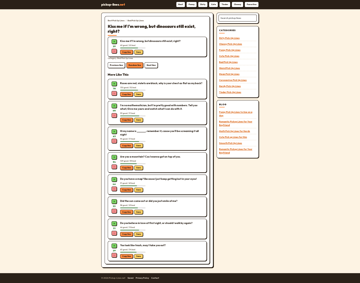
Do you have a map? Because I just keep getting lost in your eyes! (158, 178)
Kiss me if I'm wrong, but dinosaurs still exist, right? (150, 41)
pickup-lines (113, 4)
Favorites (251, 4)
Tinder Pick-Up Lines (230, 92)
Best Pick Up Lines (116, 20)
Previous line (116, 65)
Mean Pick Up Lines (229, 74)
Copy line (126, 52)
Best (180, 4)
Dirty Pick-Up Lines (229, 38)
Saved (130, 278)
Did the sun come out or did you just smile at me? (148, 201)
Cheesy (237, 4)
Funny (192, 4)
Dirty (202, 4)
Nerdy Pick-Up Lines (230, 86)
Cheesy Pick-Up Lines (230, 43)
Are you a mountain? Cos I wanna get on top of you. (150, 156)
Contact (155, 278)
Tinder (224, 4)
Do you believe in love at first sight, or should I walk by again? (156, 223)
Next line (151, 65)
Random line (135, 65)
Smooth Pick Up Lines (230, 143)
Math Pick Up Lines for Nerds (234, 131)
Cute (213, 4)
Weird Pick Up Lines (229, 68)
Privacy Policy (142, 278)
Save (138, 52)
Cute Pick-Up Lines (229, 56)
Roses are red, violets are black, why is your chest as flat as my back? (161, 83)
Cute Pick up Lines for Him (233, 137)
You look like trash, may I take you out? (143, 245)
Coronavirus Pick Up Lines (233, 80)
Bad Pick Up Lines (136, 20)
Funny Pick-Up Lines (229, 50)
